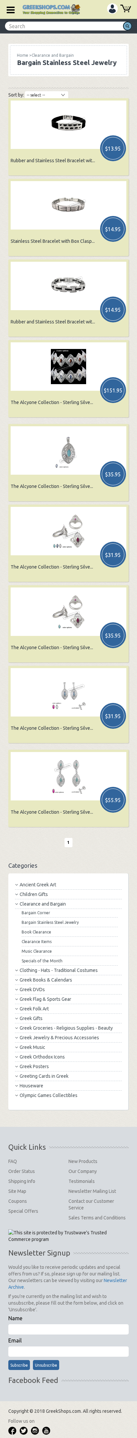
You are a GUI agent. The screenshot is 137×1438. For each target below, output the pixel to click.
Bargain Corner (36, 913)
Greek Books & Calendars (46, 980)
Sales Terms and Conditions (97, 1217)
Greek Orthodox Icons (42, 1057)
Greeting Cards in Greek (44, 1076)
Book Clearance (36, 932)
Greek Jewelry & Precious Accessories (59, 1037)
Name (15, 1318)
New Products (82, 1161)
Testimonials (81, 1181)
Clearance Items (37, 941)
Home (22, 55)
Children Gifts (34, 894)
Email (15, 1340)
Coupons (17, 1201)
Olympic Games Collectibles (48, 1095)
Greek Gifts (31, 1018)
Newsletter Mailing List (92, 1191)
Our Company (82, 1171)
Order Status (21, 1171)
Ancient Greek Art (38, 884)
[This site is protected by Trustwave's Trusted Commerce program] (68, 1236)
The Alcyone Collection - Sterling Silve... (52, 402)
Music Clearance (37, 951)
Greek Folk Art (34, 1008)
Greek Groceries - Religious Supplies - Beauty (66, 1028)
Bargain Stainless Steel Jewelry (50, 922)
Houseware (31, 1085)
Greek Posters (34, 1066)
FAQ (12, 1161)
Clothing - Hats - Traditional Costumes (59, 970)
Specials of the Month (42, 961)
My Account (112, 8)
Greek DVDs (32, 989)
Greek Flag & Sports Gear (45, 999)
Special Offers (23, 1211)
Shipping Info (21, 1181)
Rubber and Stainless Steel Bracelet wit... (53, 160)
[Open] (8, 9)
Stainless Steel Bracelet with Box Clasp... (53, 241)
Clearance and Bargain (43, 904)
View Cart (125, 9)
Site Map (17, 1191)
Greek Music (32, 1047)
